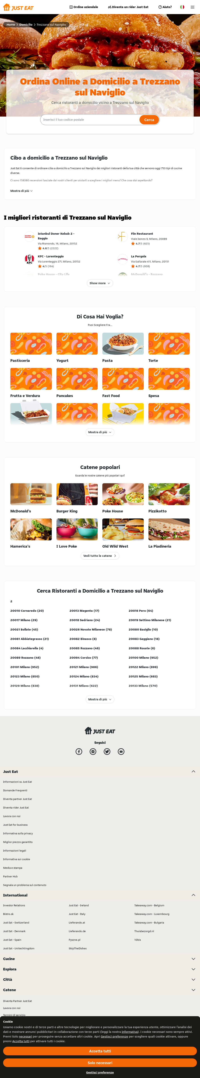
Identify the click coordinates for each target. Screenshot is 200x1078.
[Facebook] (79, 751)
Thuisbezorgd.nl (144, 931)
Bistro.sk (8, 914)
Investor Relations (14, 905)
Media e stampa (12, 868)
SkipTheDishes (78, 948)
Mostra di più (19, 191)
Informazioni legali (14, 850)
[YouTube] (121, 751)
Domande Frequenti (15, 790)
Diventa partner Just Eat (17, 799)
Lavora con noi (12, 816)
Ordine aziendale (85, 7)
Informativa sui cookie (16, 859)
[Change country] (182, 7)
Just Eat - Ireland (79, 905)
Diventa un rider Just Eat (130, 7)
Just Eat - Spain (12, 939)
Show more (98, 283)
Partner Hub (10, 876)
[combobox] (89, 119)
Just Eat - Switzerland (16, 922)
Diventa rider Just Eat (16, 807)
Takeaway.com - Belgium (149, 905)
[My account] (192, 7)
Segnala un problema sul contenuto (24, 885)
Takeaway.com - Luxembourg (151, 914)
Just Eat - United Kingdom (18, 948)
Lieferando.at (77, 922)
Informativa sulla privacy (18, 833)
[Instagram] (93, 751)
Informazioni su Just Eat (17, 781)
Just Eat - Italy (77, 914)
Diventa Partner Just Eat (17, 1001)
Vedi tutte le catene (97, 556)
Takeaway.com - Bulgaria (149, 922)
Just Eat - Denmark (14, 931)
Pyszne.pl (74, 939)
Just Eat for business (15, 824)
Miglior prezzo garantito (18, 842)
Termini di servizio (14, 1015)
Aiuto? (167, 7)
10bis (137, 939)
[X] (107, 751)
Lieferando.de (77, 931)
